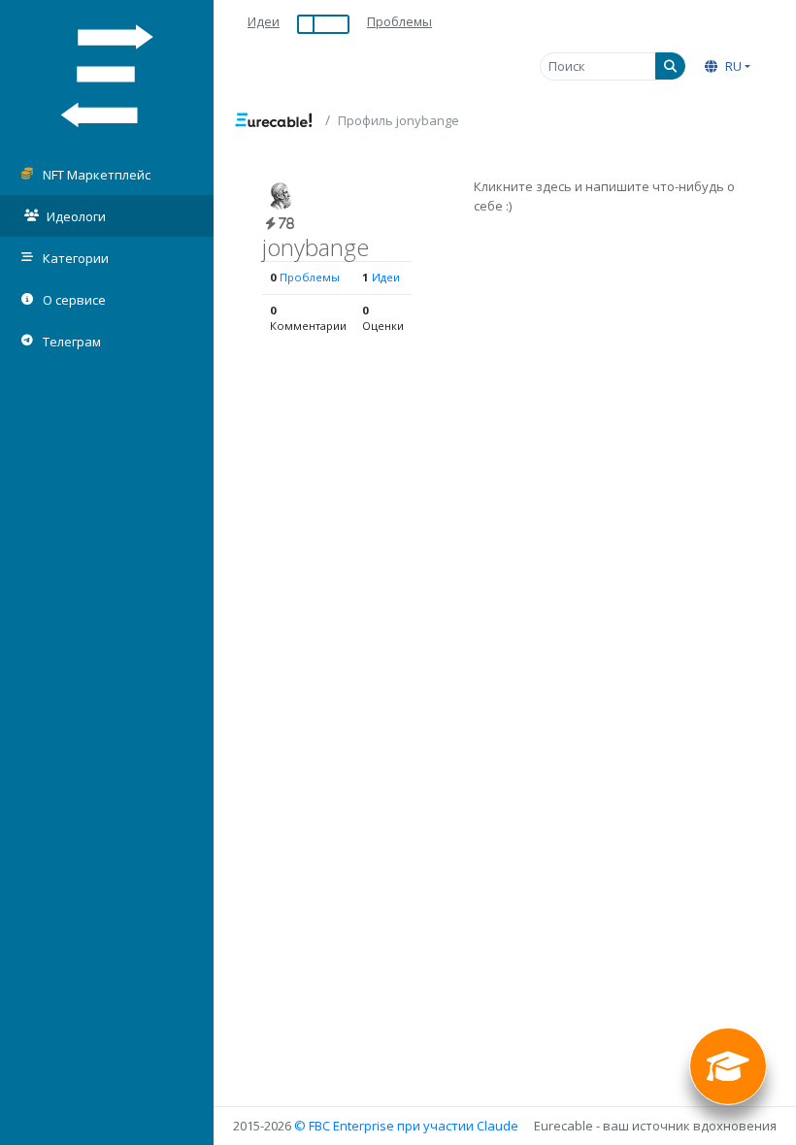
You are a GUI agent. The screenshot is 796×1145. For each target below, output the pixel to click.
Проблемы (399, 21)
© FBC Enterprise (344, 1125)
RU (732, 66)
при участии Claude (457, 1125)
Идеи (264, 21)
